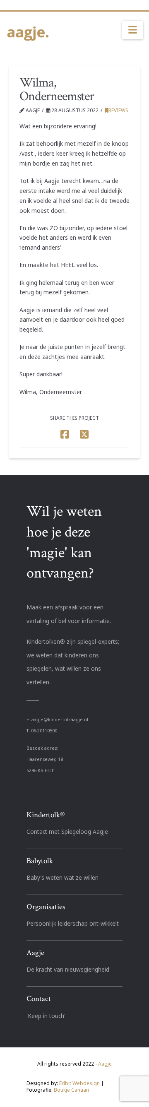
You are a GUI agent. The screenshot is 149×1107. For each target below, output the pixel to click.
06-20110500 (44, 731)
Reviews (118, 110)
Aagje (105, 1063)
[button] (132, 30)
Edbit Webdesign (79, 1083)
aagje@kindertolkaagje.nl (59, 719)
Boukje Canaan (71, 1089)
